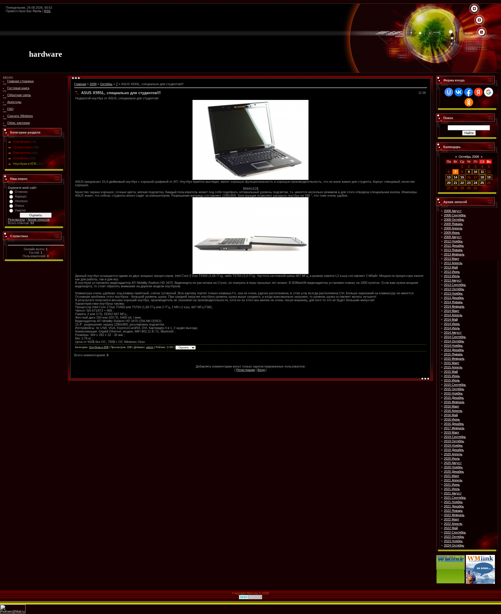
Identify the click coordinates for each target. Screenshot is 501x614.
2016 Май (451, 415)
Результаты (16, 219)
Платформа (21, 141)
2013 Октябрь (454, 289)
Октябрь (106, 84)
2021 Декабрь (454, 506)
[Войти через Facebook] (468, 92)
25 (482, 182)
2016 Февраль (454, 402)
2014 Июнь (452, 324)
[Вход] (481, 32)
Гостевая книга (18, 88)
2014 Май (451, 319)
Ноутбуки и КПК (24, 163)
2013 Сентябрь (455, 284)
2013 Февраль (454, 254)
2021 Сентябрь (455, 497)
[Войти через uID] (448, 92)
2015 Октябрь (454, 389)
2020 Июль (452, 458)
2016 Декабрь (454, 423)
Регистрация (245, 370)
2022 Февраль (454, 515)
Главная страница (20, 81)
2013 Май (451, 267)
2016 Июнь (452, 419)
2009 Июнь (452, 232)
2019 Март (451, 432)
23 (469, 182)
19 (489, 177)
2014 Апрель (453, 315)
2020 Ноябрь (453, 467)
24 (475, 182)
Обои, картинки (18, 123)
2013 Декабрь (454, 297)
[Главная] (474, 9)
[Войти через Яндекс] (478, 92)
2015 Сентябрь (455, 384)
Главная (80, 84)
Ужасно (20, 210)
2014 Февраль (454, 306)
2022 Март (451, 519)
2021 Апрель (453, 480)
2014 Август (453, 332)
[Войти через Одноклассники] (468, 102)
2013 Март (451, 258)
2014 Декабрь (454, 350)
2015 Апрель (453, 367)
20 (449, 182)
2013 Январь (453, 250)
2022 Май (451, 528)
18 (482, 177)
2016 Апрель (453, 410)
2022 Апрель (453, 523)
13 (449, 177)
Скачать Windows (20, 116)
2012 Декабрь (454, 245)
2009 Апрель (453, 228)
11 (482, 171)
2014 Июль (452, 328)
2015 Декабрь (454, 397)
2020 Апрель (453, 454)
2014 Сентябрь (455, 337)
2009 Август (453, 237)
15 (462, 177)
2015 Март (451, 363)
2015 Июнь (452, 376)
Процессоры (22, 147)
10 (475, 171)
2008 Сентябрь (455, 215)
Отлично (21, 191)
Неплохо (21, 201)
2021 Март (451, 476)
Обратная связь (19, 95)
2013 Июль (452, 276)
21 (455, 182)
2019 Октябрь (454, 441)
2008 (93, 84)
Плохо (19, 205)
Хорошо (20, 196)
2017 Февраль (454, 428)
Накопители (21, 152)
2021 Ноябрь (453, 502)
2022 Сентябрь (455, 532)
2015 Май (451, 371)
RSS (47, 11)
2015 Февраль (454, 358)
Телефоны (20, 158)
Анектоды (14, 102)
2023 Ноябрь (453, 541)
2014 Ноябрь (453, 345)
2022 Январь (453, 510)
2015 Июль (452, 380)
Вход (261, 370)
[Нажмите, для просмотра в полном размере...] (250, 101)
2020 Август (453, 463)
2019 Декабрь (454, 450)
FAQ (10, 109)
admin (149, 347)
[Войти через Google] (488, 92)
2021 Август (453, 493)
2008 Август (453, 211)
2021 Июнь (452, 484)
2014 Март (451, 311)
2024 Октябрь (454, 545)
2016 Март (451, 406)
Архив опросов (39, 219)
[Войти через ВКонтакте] (458, 92)
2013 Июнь (452, 271)
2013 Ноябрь (453, 293)
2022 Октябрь (454, 536)
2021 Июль (452, 489)
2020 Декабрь (454, 471)
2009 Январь (453, 224)
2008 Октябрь (454, 219)
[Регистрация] (479, 20)
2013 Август (453, 280)
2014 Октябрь (454, 341)
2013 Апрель (453, 263)
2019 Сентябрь (455, 436)
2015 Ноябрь (453, 393)
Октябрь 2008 (469, 156)
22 (462, 182)
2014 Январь (453, 302)
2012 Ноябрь (453, 241)
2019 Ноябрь (453, 445)
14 (455, 177)
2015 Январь (453, 354)
